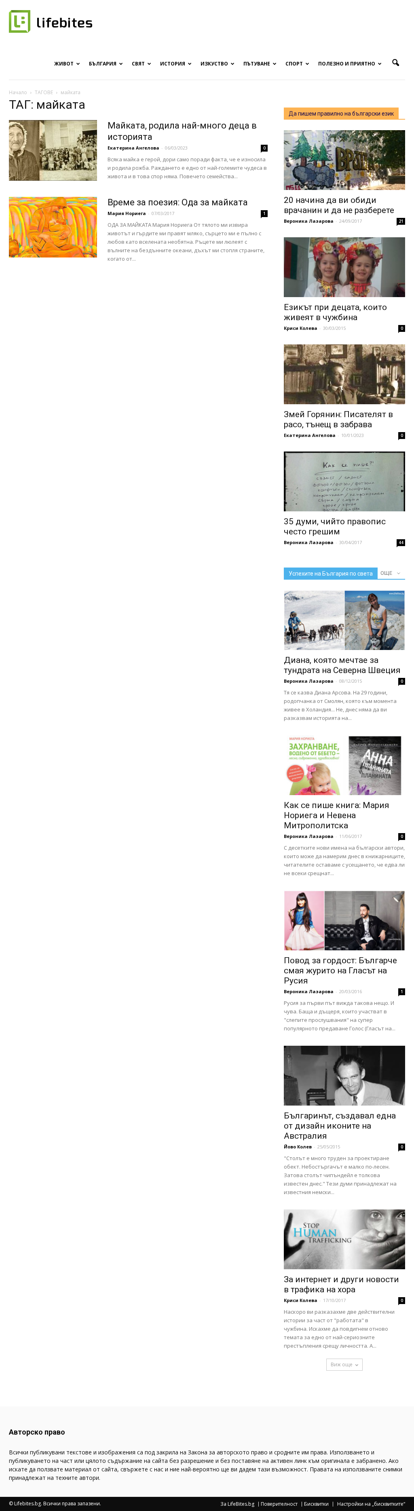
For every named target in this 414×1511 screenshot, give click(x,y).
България (102, 63)
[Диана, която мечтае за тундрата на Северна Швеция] (344, 620)
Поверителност (279, 1504)
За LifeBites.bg (237, 1504)
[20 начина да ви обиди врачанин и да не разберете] (344, 160)
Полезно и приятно (346, 63)
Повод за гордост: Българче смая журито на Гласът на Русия (340, 971)
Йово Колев (298, 1147)
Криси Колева (300, 328)
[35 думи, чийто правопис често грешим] (344, 481)
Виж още (342, 1364)
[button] (395, 63)
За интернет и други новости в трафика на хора (341, 1284)
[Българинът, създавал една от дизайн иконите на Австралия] (344, 1076)
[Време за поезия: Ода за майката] (53, 227)
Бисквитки (316, 1504)
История (172, 63)
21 (401, 221)
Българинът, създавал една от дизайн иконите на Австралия (340, 1126)
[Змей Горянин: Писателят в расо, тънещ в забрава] (344, 374)
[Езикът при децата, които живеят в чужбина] (344, 267)
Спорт (294, 63)
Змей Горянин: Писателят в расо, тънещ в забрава (338, 419)
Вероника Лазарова (309, 221)
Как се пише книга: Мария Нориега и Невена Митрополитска (336, 815)
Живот (64, 63)
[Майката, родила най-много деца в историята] (53, 150)
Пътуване (256, 63)
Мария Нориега (127, 213)
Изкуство (214, 63)
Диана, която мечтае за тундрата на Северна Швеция (342, 665)
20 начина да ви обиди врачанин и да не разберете (339, 205)
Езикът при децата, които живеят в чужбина (335, 312)
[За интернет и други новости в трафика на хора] (344, 1239)
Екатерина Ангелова (133, 148)
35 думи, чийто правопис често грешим (335, 526)
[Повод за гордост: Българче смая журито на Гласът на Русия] (344, 920)
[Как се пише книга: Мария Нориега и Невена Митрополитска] (344, 765)
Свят (138, 63)
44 (401, 542)
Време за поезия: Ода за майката (178, 202)
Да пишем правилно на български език (341, 113)
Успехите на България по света (331, 573)
